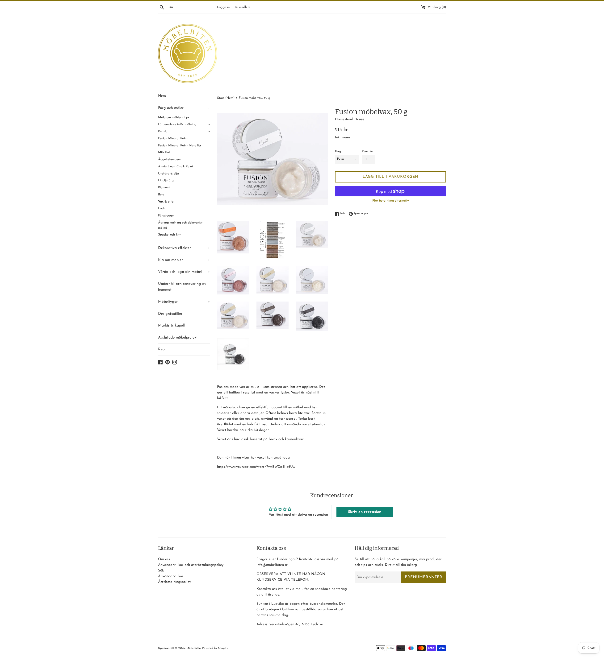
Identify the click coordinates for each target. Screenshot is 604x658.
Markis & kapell (171, 325)
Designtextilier (170, 314)
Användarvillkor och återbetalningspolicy (190, 565)
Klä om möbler (184, 260)
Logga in (223, 7)
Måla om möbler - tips (173, 117)
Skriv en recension (365, 512)
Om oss (164, 559)
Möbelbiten (193, 648)
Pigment (164, 187)
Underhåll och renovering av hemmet (182, 287)
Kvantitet (367, 151)
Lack (161, 208)
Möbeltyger (184, 302)
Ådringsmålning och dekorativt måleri (180, 225)
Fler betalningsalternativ (390, 200)
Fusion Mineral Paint (173, 138)
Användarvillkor (170, 576)
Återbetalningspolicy (174, 582)
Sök (161, 570)
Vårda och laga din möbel (184, 272)
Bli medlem (242, 7)
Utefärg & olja (168, 173)
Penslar (184, 131)
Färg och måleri (184, 108)
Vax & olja (165, 201)
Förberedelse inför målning (184, 124)
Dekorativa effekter (184, 248)
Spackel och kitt (169, 234)
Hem (162, 96)
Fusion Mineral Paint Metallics (179, 145)
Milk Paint (165, 152)
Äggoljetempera (169, 159)
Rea (161, 349)
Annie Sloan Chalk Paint (175, 166)
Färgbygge (166, 215)
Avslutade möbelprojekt (178, 337)
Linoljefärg (166, 180)
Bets (161, 194)
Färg (338, 151)
